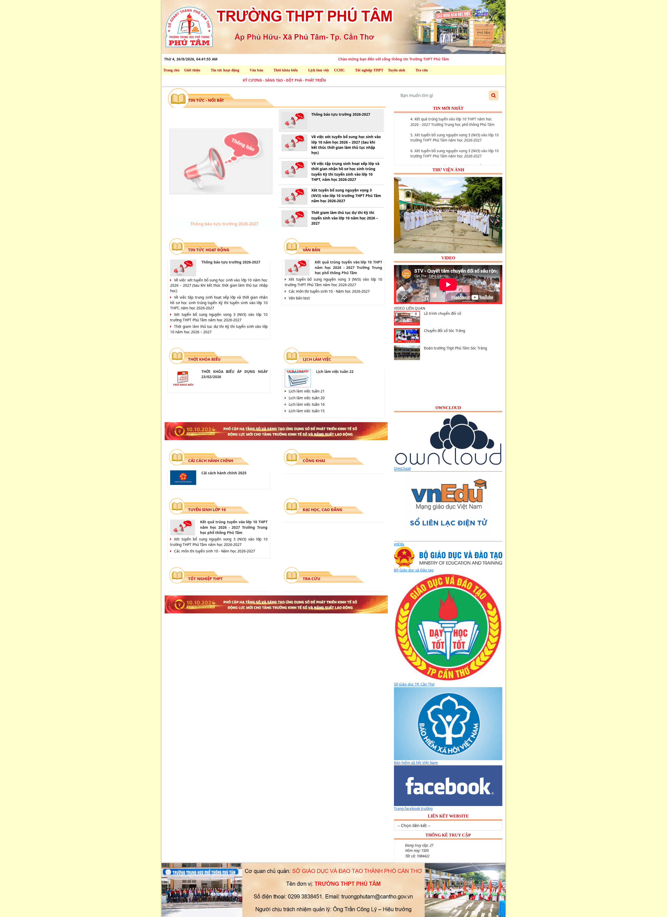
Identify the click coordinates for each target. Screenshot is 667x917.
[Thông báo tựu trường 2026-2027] (221, 161)
